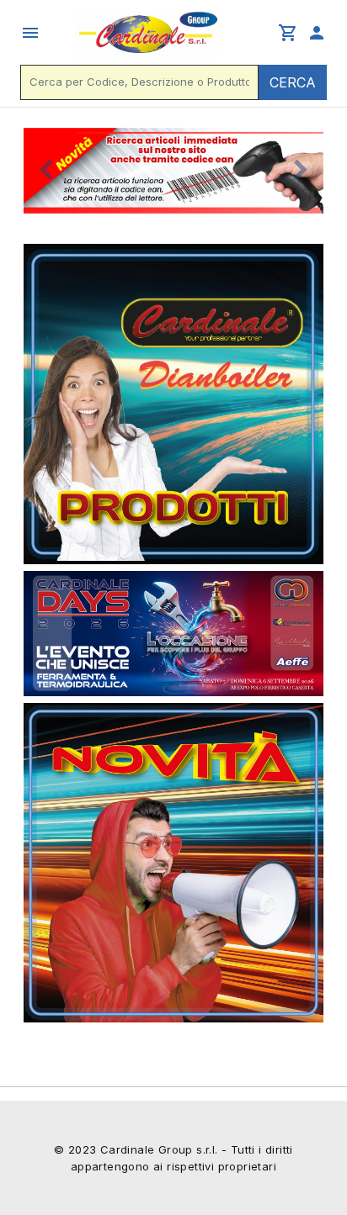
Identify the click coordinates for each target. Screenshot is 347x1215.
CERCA (293, 82)
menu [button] (30, 33)
